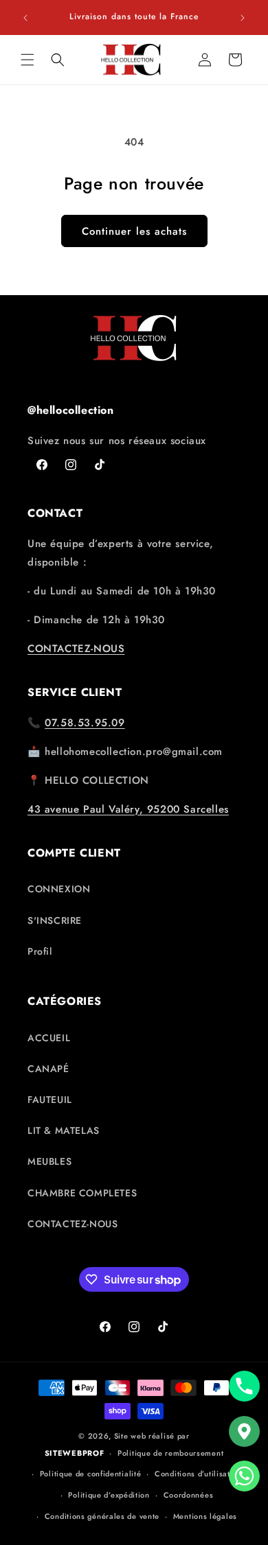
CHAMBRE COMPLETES (82, 1193)
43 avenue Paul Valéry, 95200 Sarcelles (128, 809)
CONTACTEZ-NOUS (75, 648)
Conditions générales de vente (102, 1516)
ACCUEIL (48, 1038)
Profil (39, 951)
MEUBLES (49, 1161)
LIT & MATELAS (63, 1130)
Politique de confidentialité (91, 1473)
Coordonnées (189, 1494)
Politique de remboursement (170, 1453)
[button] (27, 60)
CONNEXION (58, 889)
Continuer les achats (134, 231)
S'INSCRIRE (54, 920)
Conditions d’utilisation (198, 1473)
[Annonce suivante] (242, 18)
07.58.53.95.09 (84, 722)
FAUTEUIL (49, 1099)
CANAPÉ (48, 1069)
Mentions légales (205, 1516)
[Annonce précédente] (25, 18)
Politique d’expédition (108, 1494)
